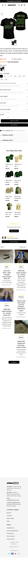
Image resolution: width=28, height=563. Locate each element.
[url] (13, 500)
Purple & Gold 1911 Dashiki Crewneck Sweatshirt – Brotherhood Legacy (21, 317)
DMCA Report (14, 550)
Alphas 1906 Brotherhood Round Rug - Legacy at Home (21, 357)
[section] (12, 62)
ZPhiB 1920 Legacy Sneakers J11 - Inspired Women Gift (21, 289)
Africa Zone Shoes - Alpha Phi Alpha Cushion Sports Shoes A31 (7, 284)
